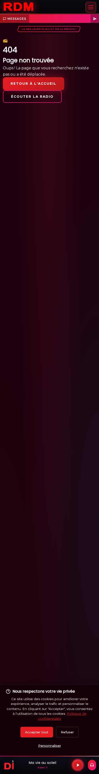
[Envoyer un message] (95, 18)
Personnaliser (49, 746)
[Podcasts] (92, 765)
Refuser (67, 732)
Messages (16, 18)
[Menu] (91, 7)
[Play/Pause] (77, 765)
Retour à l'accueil (33, 83)
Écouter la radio (32, 96)
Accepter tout (36, 732)
